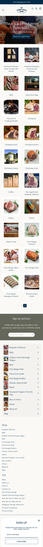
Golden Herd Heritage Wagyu (13, 436)
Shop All (5, 467)
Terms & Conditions (9, 508)
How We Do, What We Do (11, 501)
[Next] (25, 305)
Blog (3, 470)
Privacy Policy (7, 511)
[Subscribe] (33, 335)
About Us (5, 483)
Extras (4, 464)
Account (36, 8)
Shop (4, 480)
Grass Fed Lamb (8, 445)
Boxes (4, 454)
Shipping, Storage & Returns (13, 505)
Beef (3, 439)
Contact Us (6, 489)
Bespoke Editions (8, 430)
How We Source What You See (13, 498)
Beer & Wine (6, 461)
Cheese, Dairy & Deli (10, 451)
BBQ (3, 433)
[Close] (39, 520)
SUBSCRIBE (21, 541)
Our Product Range (9, 492)
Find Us (5, 486)
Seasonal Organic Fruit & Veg (13, 458)
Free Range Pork (8, 442)
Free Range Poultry (9, 448)
